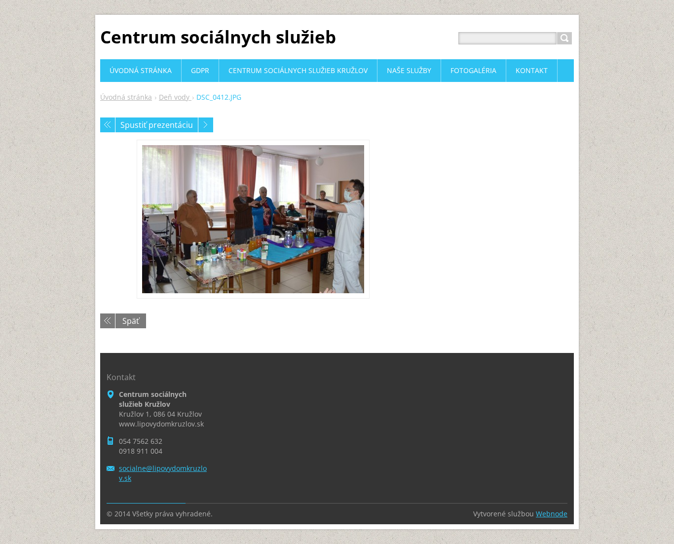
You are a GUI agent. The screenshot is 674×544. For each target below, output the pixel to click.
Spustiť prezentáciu (156, 124)
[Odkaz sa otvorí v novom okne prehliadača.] (253, 219)
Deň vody (175, 97)
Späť (130, 320)
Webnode (551, 513)
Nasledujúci (205, 124)
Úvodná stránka (126, 97)
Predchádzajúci (107, 124)
